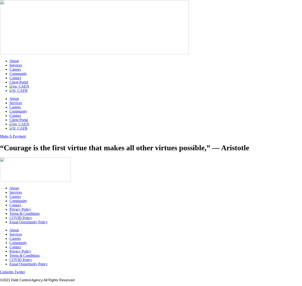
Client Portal (18, 82)
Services (15, 65)
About (14, 61)
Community (18, 74)
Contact (15, 78)
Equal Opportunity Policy (28, 222)
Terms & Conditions (24, 214)
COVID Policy (20, 218)
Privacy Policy (20, 209)
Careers (15, 69)
